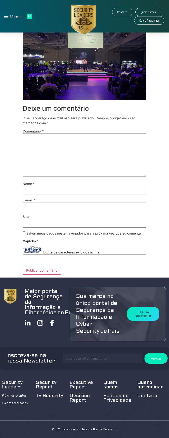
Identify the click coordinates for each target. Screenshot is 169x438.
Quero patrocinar (150, 385)
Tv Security (49, 396)
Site (26, 216)
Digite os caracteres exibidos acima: (71, 252)
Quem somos (111, 385)
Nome (29, 183)
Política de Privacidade (117, 398)
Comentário (33, 131)
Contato (147, 396)
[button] (122, 12)
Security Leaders (12, 385)
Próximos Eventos (14, 395)
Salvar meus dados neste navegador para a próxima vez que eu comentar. (84, 233)
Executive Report (81, 385)
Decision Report (80, 398)
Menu (14, 16)
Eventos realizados (15, 403)
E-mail (29, 200)
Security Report (46, 385)
